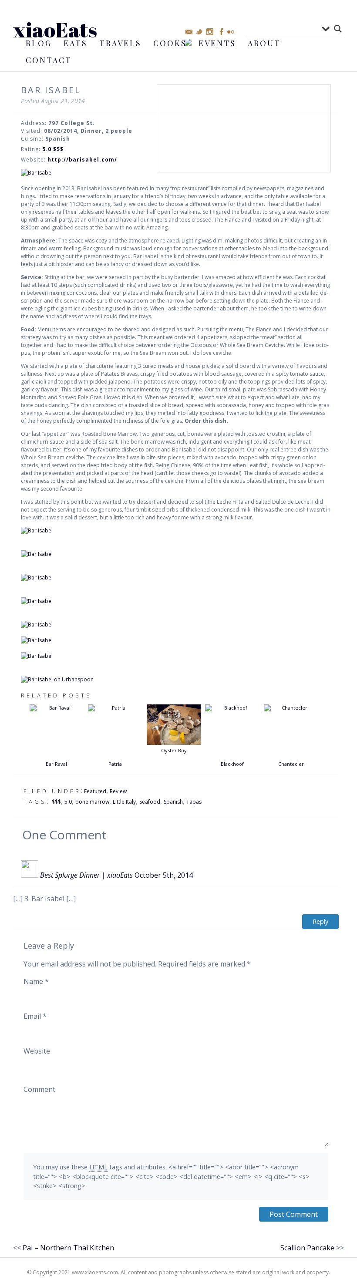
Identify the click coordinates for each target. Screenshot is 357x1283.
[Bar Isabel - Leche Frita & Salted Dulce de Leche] (176, 640)
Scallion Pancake (307, 1248)
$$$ (56, 801)
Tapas (194, 801)
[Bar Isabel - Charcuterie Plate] (176, 531)
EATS (76, 43)
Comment (39, 1089)
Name (36, 981)
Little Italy (124, 801)
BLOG (39, 43)
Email (35, 1016)
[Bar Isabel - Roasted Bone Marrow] (176, 601)
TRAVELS (120, 43)
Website (37, 1051)
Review (118, 791)
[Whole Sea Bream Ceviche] (176, 625)
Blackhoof (232, 764)
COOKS (170, 43)
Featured (95, 791)
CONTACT (49, 60)
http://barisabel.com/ (82, 159)
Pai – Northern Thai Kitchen (68, 1248)
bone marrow (92, 801)
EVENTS (217, 43)
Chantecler (291, 764)
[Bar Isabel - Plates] (176, 656)
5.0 (68, 801)
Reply (320, 921)
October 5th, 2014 (164, 875)
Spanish (173, 801)
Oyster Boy (174, 750)
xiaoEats (55, 29)
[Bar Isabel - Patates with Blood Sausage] (176, 554)
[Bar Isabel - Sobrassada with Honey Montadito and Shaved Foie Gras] (176, 578)
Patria (115, 764)
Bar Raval (56, 764)
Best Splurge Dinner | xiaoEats (86, 875)
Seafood (149, 801)
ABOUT (264, 43)
